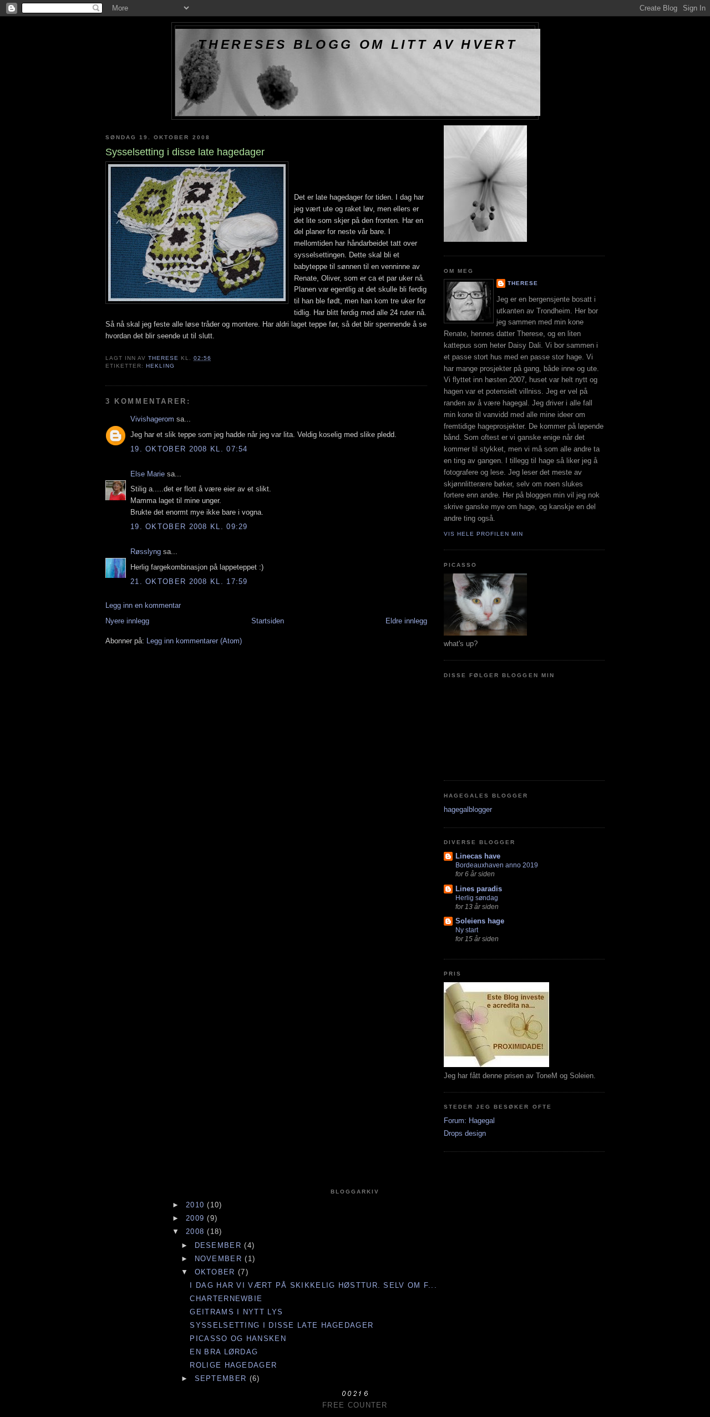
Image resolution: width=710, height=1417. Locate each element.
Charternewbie (226, 1298)
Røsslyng (145, 551)
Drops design (465, 1133)
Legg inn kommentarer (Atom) (194, 641)
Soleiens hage (479, 921)
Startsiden (267, 621)
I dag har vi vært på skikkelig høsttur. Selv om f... (313, 1285)
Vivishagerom (152, 419)
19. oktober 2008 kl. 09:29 (189, 526)
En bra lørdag (224, 1352)
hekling (160, 366)
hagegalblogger (468, 809)
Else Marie (147, 474)
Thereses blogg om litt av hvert (357, 44)
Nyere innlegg (127, 621)
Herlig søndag (476, 898)
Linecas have (477, 856)
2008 (196, 1231)
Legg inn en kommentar (143, 605)
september (222, 1378)
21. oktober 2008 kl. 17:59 (189, 581)
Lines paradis (478, 889)
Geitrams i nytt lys (236, 1312)
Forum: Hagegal (469, 1120)
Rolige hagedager (233, 1365)
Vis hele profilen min (483, 534)
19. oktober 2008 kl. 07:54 (189, 449)
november (220, 1259)
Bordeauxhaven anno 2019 (496, 865)
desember (220, 1245)
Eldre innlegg (406, 621)
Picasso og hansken (238, 1338)
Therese (523, 283)
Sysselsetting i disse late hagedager (281, 1325)
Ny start (466, 930)
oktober (216, 1272)
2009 (196, 1218)
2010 (196, 1205)
